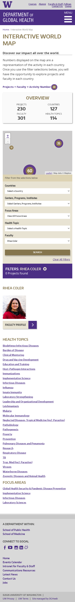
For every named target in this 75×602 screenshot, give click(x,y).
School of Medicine (14, 533)
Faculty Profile (15, 324)
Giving (68, 6)
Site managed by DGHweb (45, 598)
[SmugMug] (27, 548)
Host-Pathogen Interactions (19, 369)
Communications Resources (19, 570)
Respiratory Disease (14, 452)
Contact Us (57, 6)
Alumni (42, 4)
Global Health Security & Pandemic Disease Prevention (34, 488)
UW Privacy (8, 598)
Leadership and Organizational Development (28, 401)
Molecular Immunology (16, 415)
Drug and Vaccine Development (21, 359)
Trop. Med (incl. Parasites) (17, 462)
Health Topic (12, 222)
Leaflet (49, 172)
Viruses (7, 467)
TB (4, 457)
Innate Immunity (12, 392)
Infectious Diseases (14, 383)
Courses (33, 4)
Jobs (5, 582)
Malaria (7, 411)
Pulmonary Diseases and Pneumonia (23, 443)
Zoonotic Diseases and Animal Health (24, 476)
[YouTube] (10, 547)
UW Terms (23, 598)
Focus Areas (11, 210)
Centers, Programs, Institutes (21, 198)
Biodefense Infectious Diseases (21, 345)
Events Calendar (12, 562)
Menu (68, 12)
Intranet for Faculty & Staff (19, 566)
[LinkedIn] (21, 547)
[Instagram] (16, 547)
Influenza (8, 387)
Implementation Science (16, 378)
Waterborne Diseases (15, 471)
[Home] (18, 17)
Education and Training (16, 364)
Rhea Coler (31, 269)
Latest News (10, 574)
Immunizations (11, 373)
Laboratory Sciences (14, 502)
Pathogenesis (10, 429)
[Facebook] (5, 547)
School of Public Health (16, 529)
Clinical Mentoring (13, 355)
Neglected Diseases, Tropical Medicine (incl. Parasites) (34, 420)
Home (6, 29)
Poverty (7, 434)
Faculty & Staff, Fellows (59, 4)
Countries (10, 185)
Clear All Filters (61, 259)
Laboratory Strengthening (18, 397)
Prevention (9, 439)
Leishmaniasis (11, 406)
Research (8, 448)
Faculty (9, 235)
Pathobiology (10, 425)
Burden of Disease (13, 350)
